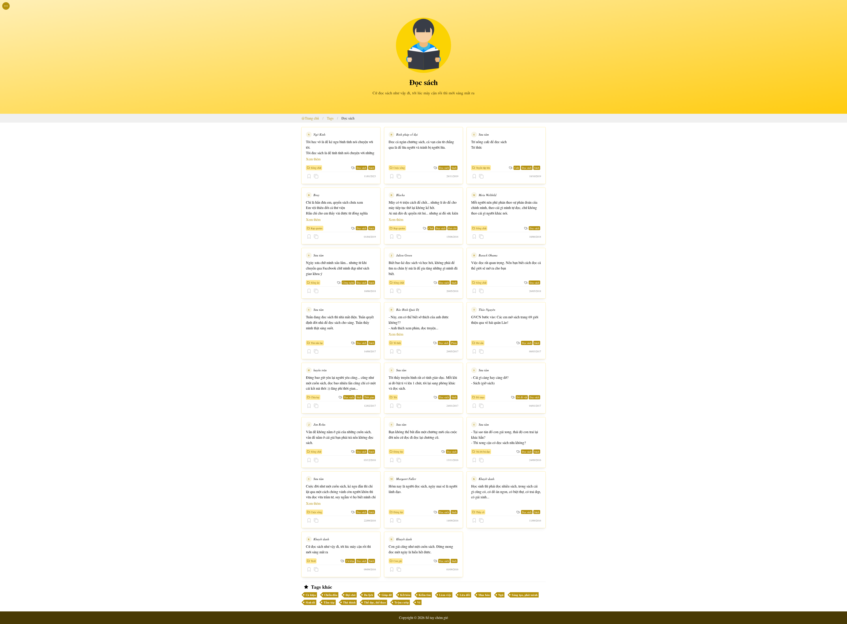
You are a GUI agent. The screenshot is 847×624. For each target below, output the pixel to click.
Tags (330, 118)
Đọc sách (347, 118)
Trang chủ (312, 118)
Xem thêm (313, 159)
